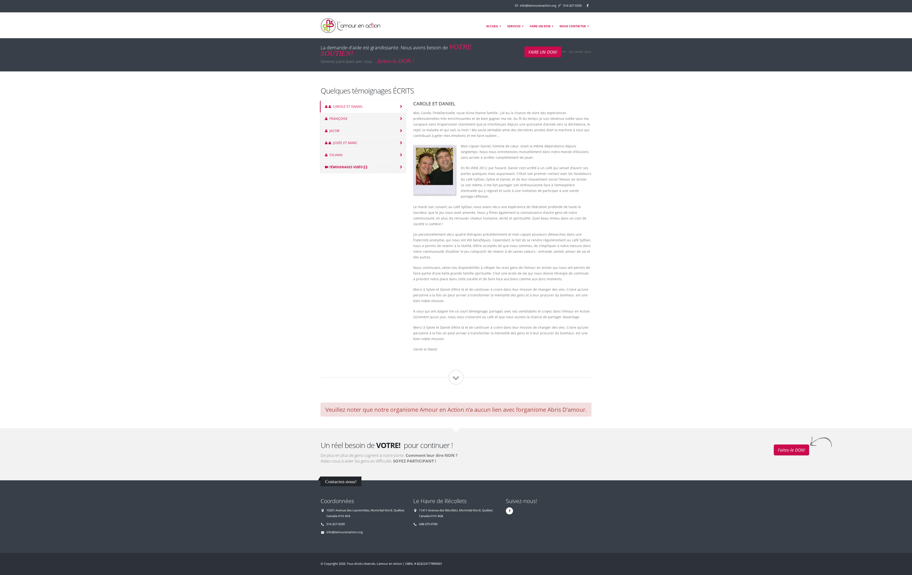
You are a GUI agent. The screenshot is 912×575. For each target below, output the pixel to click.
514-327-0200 (572, 6)
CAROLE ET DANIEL (347, 106)
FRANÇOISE (337, 118)
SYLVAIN (335, 155)
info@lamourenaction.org (538, 6)
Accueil (492, 26)
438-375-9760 (428, 524)
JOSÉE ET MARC (344, 142)
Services (514, 26)
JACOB (333, 130)
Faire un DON (540, 26)
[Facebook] (587, 5)
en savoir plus (580, 51)
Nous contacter (573, 26)
